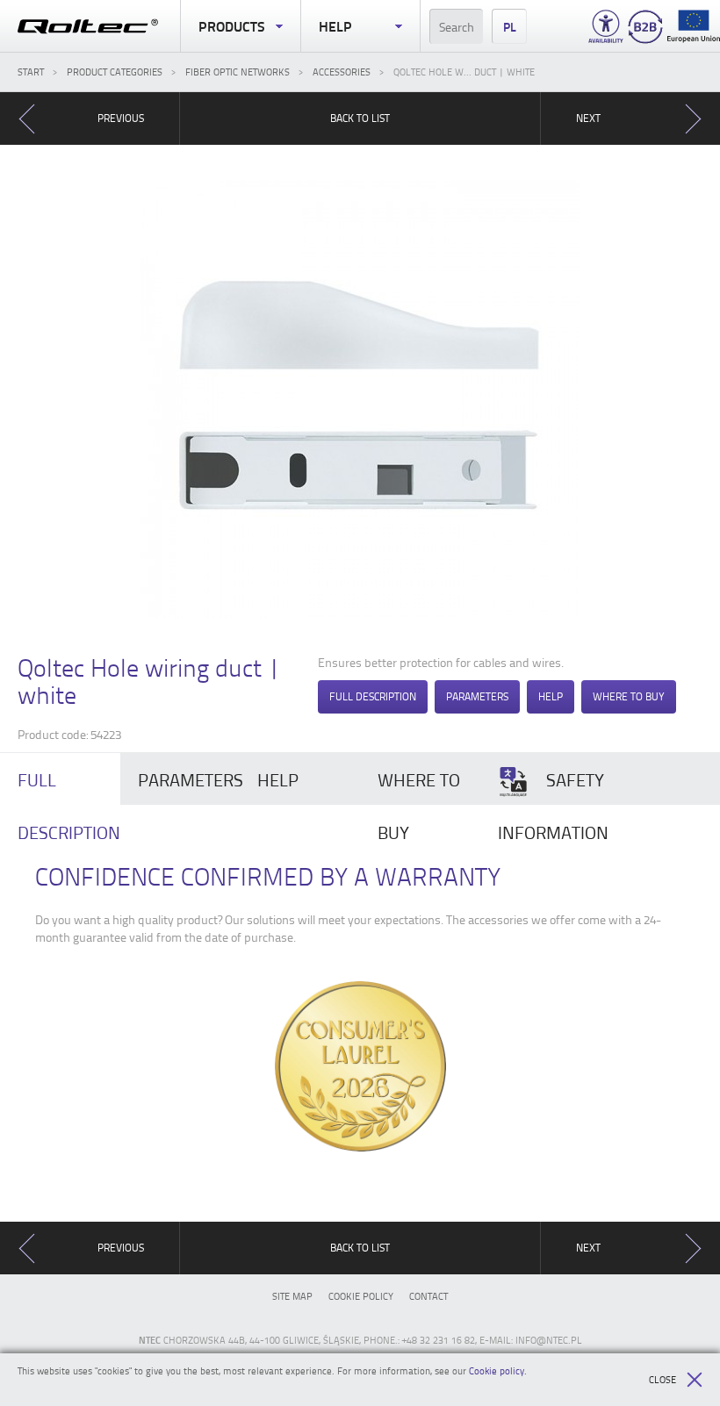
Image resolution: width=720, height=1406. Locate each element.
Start (31, 71)
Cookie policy (360, 1295)
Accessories (342, 71)
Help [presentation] (278, 779)
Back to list (360, 118)
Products (231, 26)
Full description (372, 696)
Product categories (114, 71)
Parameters (477, 696)
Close (662, 1379)
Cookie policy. (498, 1370)
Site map (292, 1295)
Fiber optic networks (237, 71)
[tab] (180, 779)
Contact (428, 1295)
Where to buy (629, 696)
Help (335, 26)
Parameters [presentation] (189, 779)
